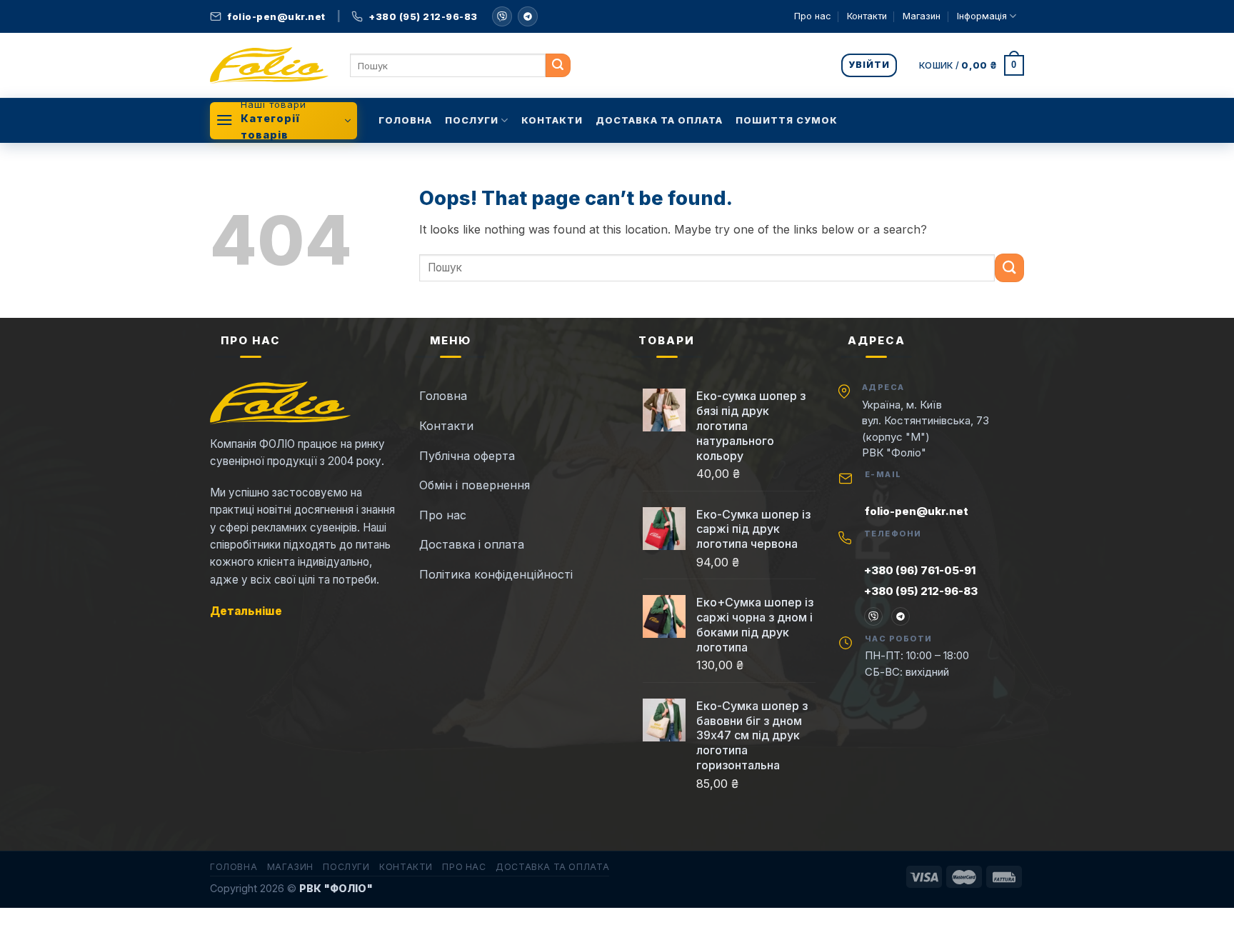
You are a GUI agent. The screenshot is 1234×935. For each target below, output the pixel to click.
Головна (405, 120)
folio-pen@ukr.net (916, 511)
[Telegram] (528, 16)
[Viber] (873, 616)
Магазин (921, 16)
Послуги (471, 120)
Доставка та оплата (659, 120)
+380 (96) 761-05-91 (919, 570)
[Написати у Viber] (502, 16)
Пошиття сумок (787, 120)
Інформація (982, 16)
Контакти (867, 16)
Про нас (812, 16)
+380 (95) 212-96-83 (921, 591)
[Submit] (558, 66)
